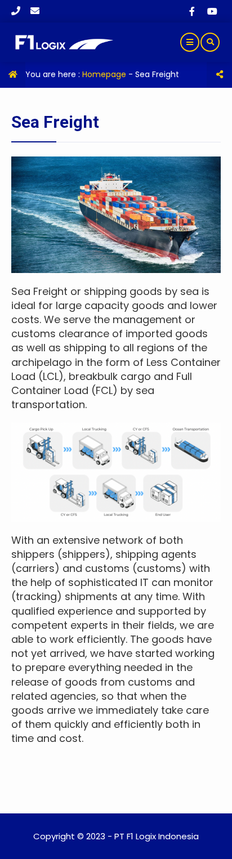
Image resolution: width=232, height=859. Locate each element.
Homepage (104, 74)
